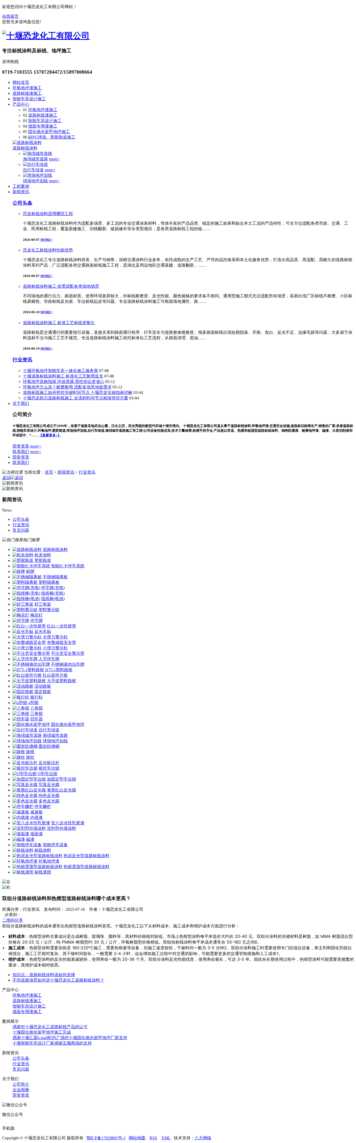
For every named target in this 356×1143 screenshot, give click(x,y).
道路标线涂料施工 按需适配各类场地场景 (61, 286)
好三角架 (42, 604)
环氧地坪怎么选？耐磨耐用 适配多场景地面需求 (67, 387)
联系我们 (21, 451)
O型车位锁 (47, 773)
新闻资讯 (21, 192)
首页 (49, 472)
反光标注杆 (49, 763)
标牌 (30, 571)
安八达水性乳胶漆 (67, 823)
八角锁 (36, 708)
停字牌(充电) (53, 588)
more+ (54, 159)
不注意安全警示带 (67, 653)
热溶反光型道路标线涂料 (86, 855)
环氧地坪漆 (49, 861)
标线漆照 (42, 872)
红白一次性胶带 (61, 626)
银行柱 (36, 697)
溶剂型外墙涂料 (61, 828)
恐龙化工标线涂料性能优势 (48, 250)
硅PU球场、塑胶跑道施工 (51, 137)
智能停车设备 (55, 845)
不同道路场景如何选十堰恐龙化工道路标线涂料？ (58, 980)
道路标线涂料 (25, 148)
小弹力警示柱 (55, 648)
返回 (6, 477)
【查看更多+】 (50, 435)
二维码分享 (12, 920)
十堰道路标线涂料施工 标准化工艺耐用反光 (63, 376)
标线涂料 (42, 850)
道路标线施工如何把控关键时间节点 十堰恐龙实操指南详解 (77, 392)
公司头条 (22, 203)
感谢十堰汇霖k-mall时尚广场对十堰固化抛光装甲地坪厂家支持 (70, 1037)
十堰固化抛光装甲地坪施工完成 (42, 1032)
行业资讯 (22, 359)
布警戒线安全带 (61, 642)
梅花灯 (36, 615)
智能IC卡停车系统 (67, 566)
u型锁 (33, 702)
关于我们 (21, 403)
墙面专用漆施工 (42, 126)
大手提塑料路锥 (61, 681)
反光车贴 (42, 631)
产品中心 (21, 104)
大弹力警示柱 (55, 637)
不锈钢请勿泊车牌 (67, 664)
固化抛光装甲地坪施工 (49, 131)
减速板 (36, 812)
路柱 (30, 757)
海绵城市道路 (35, 159)
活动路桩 (42, 686)
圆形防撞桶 (49, 746)
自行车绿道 (33, 170)
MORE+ (46, 240)
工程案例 (21, 186)
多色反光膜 (49, 801)
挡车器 (36, 719)
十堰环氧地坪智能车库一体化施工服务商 (60, 370)
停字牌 (36, 620)
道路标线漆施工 (27, 93)
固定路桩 (42, 691)
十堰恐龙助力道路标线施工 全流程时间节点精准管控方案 (75, 398)
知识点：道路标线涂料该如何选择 (44, 974)
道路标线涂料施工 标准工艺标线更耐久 (59, 323)
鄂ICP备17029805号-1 (106, 1138)
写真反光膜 (49, 784)
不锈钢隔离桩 (55, 577)
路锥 (30, 752)
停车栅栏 (42, 806)
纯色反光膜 (49, 795)
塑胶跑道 (42, 560)
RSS (153, 1138)
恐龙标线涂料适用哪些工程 (48, 213)
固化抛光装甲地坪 (67, 724)
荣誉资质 (21, 446)
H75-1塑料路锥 (58, 670)
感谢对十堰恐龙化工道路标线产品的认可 (50, 1027)
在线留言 (10, 16)
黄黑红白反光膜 (61, 790)
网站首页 (21, 82)
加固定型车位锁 (61, 779)
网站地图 (137, 1138)
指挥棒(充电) (53, 593)
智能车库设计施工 (29, 99)
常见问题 (21, 1069)
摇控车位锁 (49, 768)
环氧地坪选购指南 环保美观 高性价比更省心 (63, 381)
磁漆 (30, 839)
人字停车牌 (49, 659)
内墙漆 (36, 817)
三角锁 (36, 713)
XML (166, 1138)
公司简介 (21, 1084)
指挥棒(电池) (53, 598)
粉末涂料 (42, 555)
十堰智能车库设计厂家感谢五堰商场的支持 (52, 1043)
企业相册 (21, 1090)
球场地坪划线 (35, 181)
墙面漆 (36, 834)
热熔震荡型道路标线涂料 (86, 866)
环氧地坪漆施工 (27, 88)
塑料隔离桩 (49, 582)
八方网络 (203, 1138)
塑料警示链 (49, 609)
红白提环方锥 (55, 675)
